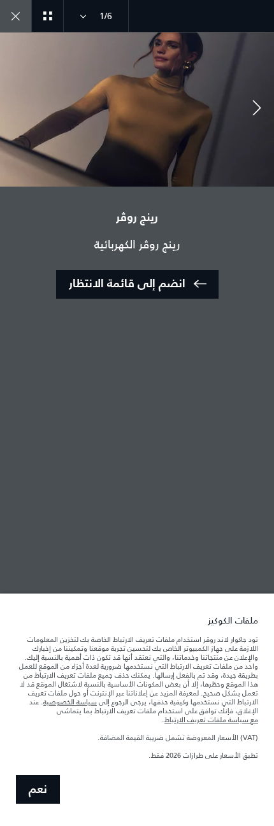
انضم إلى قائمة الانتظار (127, 284)
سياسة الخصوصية (70, 701)
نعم (38, 789)
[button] (257, 109)
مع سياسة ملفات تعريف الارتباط (211, 719)
